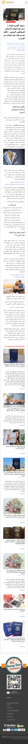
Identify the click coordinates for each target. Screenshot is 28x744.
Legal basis (10, 713)
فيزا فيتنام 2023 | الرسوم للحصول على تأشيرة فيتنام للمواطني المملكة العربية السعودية (15, 572)
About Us (9, 707)
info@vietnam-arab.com (15, 693)
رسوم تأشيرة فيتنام (11, 21)
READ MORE (22, 388)
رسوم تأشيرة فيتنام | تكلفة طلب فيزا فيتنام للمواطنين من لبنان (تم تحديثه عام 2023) (15, 43)
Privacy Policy (11, 720)
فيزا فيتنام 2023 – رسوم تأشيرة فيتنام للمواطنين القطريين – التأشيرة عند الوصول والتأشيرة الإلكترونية (16, 48)
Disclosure (10, 716)
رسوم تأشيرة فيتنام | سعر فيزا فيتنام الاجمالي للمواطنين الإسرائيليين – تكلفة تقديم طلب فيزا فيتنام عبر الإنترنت (14, 639)
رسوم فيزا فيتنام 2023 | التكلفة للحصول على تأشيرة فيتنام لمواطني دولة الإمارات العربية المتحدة (14, 474)
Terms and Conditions (13, 710)
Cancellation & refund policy (13, 703)
